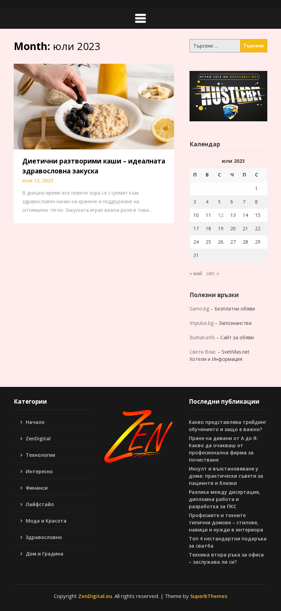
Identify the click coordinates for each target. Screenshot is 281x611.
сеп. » (212, 273)
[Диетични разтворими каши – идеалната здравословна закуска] (94, 105)
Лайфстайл (40, 504)
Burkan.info (202, 337)
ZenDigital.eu (95, 595)
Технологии (40, 455)
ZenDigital (38, 438)
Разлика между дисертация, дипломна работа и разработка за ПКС (224, 499)
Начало (35, 422)
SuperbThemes (209, 595)
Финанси (37, 488)
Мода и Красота (46, 520)
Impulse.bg (201, 323)
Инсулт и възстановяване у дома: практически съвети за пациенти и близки (226, 475)
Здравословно (44, 537)
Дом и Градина (44, 553)
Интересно (39, 471)
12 (220, 215)
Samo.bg (199, 308)
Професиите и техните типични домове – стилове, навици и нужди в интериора (226, 522)
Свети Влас (203, 352)
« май (196, 273)
